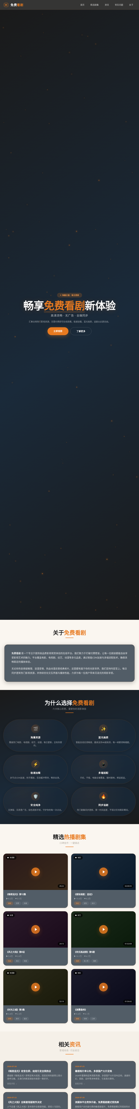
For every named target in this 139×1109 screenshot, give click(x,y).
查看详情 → (12, 1083)
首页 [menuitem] (82, 4)
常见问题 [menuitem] (119, 4)
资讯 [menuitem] (107, 4)
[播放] (35, 872)
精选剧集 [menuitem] (94, 4)
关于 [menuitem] (131, 4)
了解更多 (80, 331)
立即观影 (57, 331)
